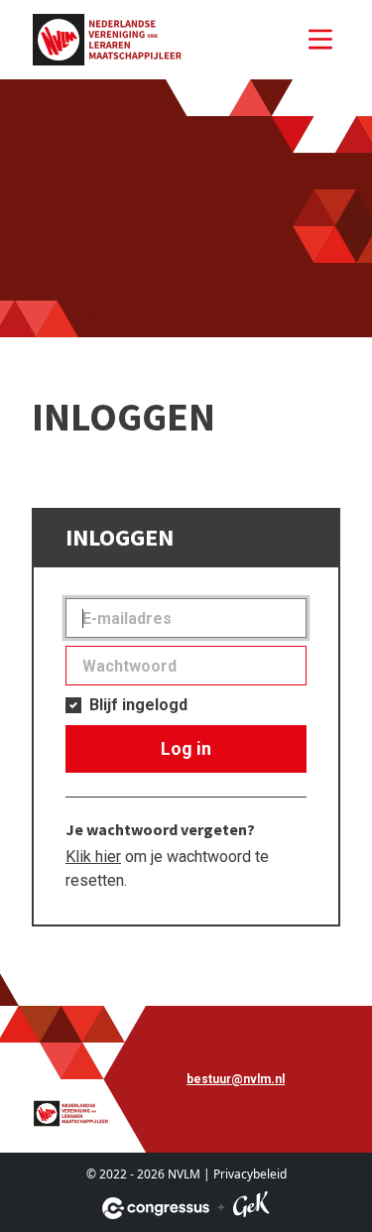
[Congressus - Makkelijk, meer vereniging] (155, 1208)
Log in (186, 748)
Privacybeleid (250, 1174)
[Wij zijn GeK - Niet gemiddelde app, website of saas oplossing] (251, 1207)
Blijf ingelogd (138, 704)
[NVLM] (107, 39)
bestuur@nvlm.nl (235, 1079)
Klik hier (93, 856)
